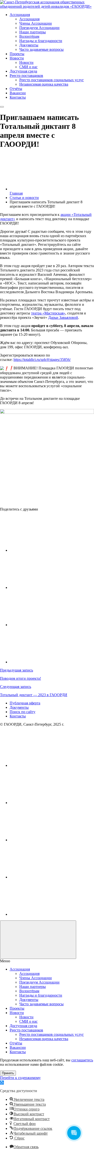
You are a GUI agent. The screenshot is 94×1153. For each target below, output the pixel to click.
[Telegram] (46, 877)
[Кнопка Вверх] (38, 939)
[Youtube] (46, 803)
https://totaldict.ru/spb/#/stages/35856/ (42, 360)
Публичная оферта (25, 703)
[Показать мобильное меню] (2, 107)
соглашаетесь (82, 1060)
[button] (2, 1082)
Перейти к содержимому (20, 1078)
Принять (8, 1073)
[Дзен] (46, 914)
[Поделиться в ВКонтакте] (46, 550)
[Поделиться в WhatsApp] (46, 662)
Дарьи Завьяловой (63, 317)
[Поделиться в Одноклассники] (46, 625)
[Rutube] (46, 840)
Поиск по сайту (22, 712)
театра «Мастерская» (48, 313)
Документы (19, 707)
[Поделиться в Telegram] (46, 587)
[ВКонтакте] (46, 765)
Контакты (18, 716)
